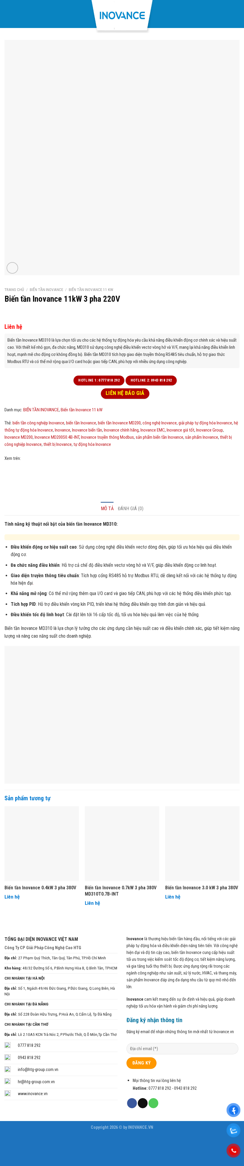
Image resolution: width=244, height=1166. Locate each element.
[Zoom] (12, 268)
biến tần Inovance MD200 (119, 423)
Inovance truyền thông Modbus (107, 437)
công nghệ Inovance (160, 423)
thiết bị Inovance (57, 444)
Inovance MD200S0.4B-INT (57, 437)
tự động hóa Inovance (92, 444)
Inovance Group (209, 430)
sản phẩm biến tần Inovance (159, 437)
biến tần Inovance (81, 423)
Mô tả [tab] (107, 508)
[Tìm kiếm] (237, 14)
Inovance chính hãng (121, 430)
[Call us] (153, 1103)
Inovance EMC (152, 430)
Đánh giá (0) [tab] (130, 508)
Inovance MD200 (18, 437)
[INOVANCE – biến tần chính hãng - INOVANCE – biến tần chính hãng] (122, 16)
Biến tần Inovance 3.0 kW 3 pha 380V (201, 888)
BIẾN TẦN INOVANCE (46, 289)
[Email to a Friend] (20, 472)
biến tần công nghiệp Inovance (38, 423)
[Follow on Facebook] (132, 1103)
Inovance (62, 430)
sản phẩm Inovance (201, 437)
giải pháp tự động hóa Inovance (205, 423)
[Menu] (8, 14)
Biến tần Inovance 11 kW (91, 289)
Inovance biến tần (87, 430)
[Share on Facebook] (10, 472)
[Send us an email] (143, 1103)
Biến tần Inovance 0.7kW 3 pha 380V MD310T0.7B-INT (121, 891)
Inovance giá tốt (180, 430)
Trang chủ (14, 289)
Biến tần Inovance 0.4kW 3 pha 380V (40, 888)
